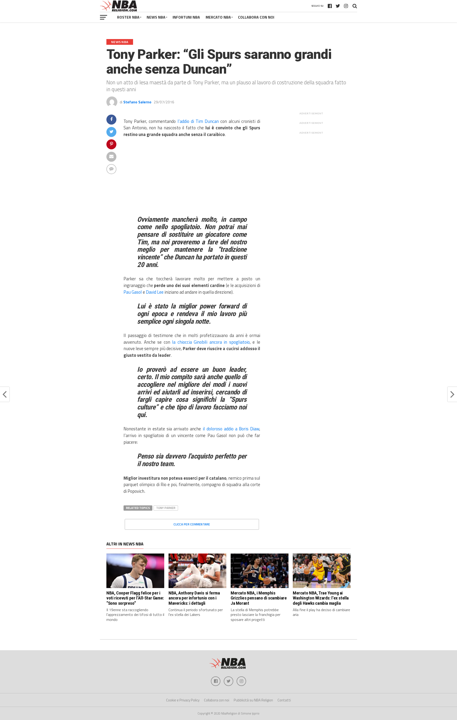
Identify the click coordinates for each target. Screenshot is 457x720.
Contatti (284, 700)
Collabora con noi (216, 700)
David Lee (155, 292)
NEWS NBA (156, 17)
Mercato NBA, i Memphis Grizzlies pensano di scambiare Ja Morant (259, 598)
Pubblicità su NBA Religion (253, 700)
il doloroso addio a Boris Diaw (231, 428)
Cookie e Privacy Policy (182, 700)
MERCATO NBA (218, 17)
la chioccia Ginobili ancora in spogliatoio (211, 342)
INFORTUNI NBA (186, 17)
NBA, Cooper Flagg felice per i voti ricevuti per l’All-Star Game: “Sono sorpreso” (135, 598)
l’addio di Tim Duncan (197, 121)
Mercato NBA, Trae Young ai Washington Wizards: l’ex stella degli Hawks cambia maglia (321, 598)
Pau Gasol (133, 292)
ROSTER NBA (128, 17)
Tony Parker (165, 507)
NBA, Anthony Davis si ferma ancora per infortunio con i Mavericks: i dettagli (194, 598)
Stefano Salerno (137, 102)
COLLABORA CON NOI (256, 17)
